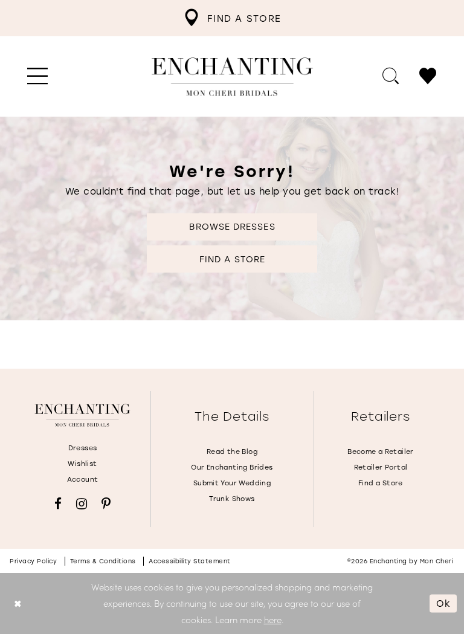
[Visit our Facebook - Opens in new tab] (58, 504)
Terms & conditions (103, 561)
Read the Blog (232, 451)
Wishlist (82, 463)
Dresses (82, 448)
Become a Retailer (380, 451)
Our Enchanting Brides (231, 467)
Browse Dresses (232, 226)
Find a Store (232, 259)
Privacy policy (33, 561)
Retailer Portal (381, 467)
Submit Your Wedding (232, 483)
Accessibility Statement (190, 561)
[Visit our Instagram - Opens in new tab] (81, 504)
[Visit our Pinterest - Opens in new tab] (106, 504)
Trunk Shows (231, 498)
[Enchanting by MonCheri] (82, 415)
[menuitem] (232, 18)
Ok (443, 603)
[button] (38, 77)
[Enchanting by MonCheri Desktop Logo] (232, 77)
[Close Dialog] (17, 603)
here (273, 619)
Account (82, 479)
